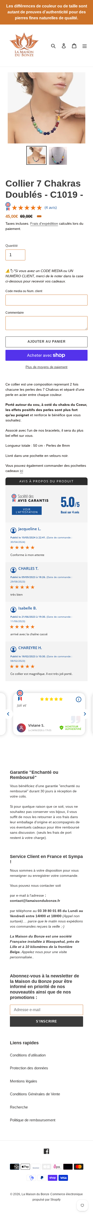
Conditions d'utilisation (28, 1055)
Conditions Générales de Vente (35, 1094)
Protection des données (29, 1068)
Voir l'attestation (27, 510)
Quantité (11, 246)
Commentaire (14, 312)
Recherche (19, 1107)
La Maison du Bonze (35, 1194)
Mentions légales (23, 1081)
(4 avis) (51, 207)
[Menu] (84, 45)
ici (21, 471)
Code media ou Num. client (23, 291)
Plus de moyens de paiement (46, 367)
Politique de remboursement (32, 1120)
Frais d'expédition (44, 223)
